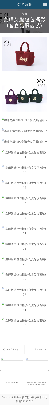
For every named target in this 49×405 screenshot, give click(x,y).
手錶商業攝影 (12, 349)
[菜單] (45, 4)
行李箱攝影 (38, 349)
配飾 (24, 13)
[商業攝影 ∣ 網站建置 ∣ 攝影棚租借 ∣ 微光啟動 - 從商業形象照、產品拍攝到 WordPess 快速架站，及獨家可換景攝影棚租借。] (24, 4)
